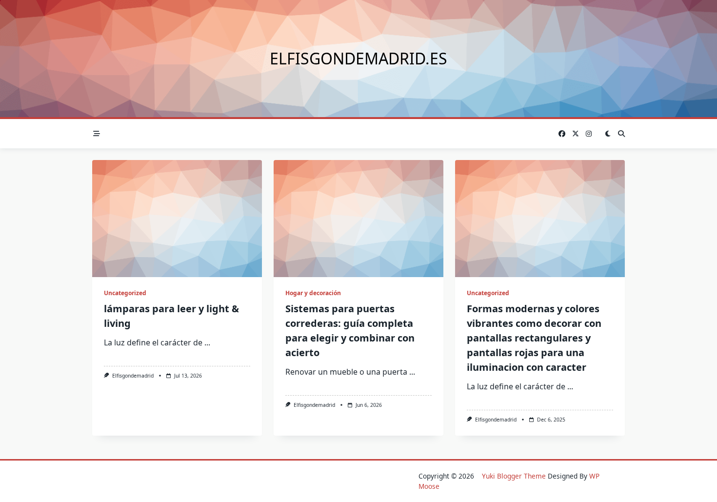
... (207, 342)
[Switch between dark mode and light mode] (607, 133)
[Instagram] (589, 134)
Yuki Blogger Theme (514, 476)
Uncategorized (125, 293)
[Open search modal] (621, 133)
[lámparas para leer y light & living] (177, 218)
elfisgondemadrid (133, 375)
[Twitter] (575, 134)
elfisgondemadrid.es (358, 58)
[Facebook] (561, 134)
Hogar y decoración (313, 293)
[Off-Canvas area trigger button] (96, 133)
